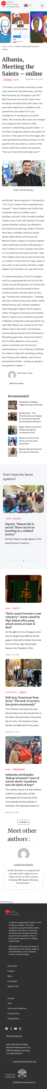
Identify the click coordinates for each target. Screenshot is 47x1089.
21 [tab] (38, 883)
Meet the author (17, 383)
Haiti (16, 608)
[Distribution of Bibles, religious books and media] (12, 405)
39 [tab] (23, 889)
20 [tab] (35, 883)
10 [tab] (38, 879)
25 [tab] (12, 886)
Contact (11, 998)
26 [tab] (16, 886)
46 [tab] (25, 893)
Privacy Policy (13, 1013)
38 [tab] (20, 889)
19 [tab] (31, 883)
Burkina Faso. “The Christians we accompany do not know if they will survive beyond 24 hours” (30, 417)
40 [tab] (27, 889)
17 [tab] (23, 883)
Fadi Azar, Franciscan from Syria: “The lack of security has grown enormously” (22, 701)
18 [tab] (27, 883)
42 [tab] (35, 889)
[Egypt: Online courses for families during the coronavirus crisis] (12, 430)
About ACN (12, 966)
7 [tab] (31, 560)
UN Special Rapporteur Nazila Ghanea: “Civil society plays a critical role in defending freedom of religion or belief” (23, 530)
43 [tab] (38, 889)
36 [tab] (12, 889)
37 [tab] (16, 889)
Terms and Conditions (17, 1008)
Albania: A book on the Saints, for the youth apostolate (29, 441)
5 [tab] (23, 560)
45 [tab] (21, 893)
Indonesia (18, 769)
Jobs (10, 1003)
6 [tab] (27, 560)
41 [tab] (31, 889)
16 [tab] (20, 883)
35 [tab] (8, 889)
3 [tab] (16, 560)
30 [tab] (31, 886)
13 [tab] (8, 883)
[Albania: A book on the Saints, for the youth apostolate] (12, 441)
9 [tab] (38, 560)
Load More (23, 822)
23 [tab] (5, 886)
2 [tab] (12, 560)
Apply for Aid (13, 986)
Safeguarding (13, 1018)
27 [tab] (20, 886)
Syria (23, 692)
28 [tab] (23, 886)
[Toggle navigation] (42, 5)
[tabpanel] (23, 519)
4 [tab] (20, 560)
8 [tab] (35, 560)
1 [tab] (8, 560)
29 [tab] (27, 886)
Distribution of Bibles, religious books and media (30, 403)
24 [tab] (8, 886)
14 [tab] (12, 883)
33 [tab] (42, 886)
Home (4, 46)
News (11, 46)
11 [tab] (42, 879)
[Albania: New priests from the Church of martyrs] (12, 452)
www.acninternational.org (24, 1061)
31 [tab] (35, 886)
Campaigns (12, 981)
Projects (11, 971)
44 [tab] (42, 889)
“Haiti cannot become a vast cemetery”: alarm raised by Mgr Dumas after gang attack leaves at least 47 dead (23, 620)
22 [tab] (42, 883)
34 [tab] (5, 889)
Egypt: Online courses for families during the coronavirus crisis (30, 429)
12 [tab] (5, 883)
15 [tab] (16, 883)
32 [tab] (38, 886)
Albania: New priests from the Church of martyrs (30, 450)
